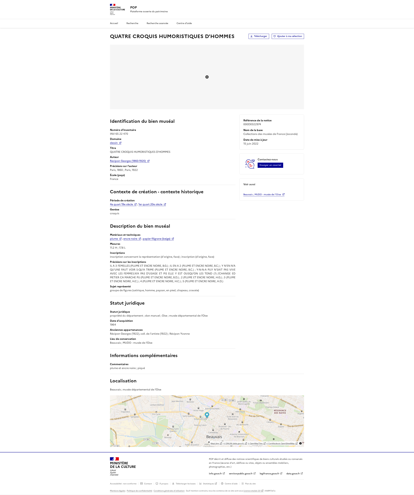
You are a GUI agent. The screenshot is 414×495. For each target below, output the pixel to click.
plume (114, 239)
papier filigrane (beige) (156, 239)
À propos (163, 483)
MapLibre (215, 443)
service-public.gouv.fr (241, 473)
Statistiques (208, 483)
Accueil (114, 23)
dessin (114, 143)
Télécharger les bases (186, 483)
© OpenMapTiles (255, 443)
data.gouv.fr (293, 473)
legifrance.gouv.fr (269, 473)
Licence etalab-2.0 (252, 490)
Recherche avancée (157, 23)
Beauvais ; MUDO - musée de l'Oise (262, 194)
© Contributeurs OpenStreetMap (280, 443)
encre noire (130, 239)
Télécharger (260, 36)
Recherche (132, 23)
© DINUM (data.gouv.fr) (234, 443)
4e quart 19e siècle (121, 204)
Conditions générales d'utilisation (169, 490)
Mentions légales (117, 490)
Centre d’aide (231, 483)
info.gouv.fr (215, 473)
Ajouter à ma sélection (289, 36)
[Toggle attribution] (300, 443)
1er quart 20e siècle (150, 204)
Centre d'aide (184, 23)
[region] (207, 421)
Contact (148, 483)
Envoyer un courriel (270, 165)
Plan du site (250, 483)
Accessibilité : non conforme (123, 483)
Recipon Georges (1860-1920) (128, 161)
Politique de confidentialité (139, 490)
